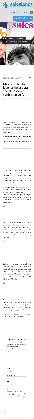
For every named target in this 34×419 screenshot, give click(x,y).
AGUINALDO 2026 (23, 19)
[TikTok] (21, 12)
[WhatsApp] (19, 12)
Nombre (9, 368)
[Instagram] (14, 12)
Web (8, 381)
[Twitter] (24, 12)
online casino (21, 225)
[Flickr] (16, 12)
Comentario (10, 349)
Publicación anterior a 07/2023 (10, 78)
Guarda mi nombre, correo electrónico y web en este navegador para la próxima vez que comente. (17, 393)
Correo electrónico (12, 375)
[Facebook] (8, 12)
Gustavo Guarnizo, (22, 314)
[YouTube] (11, 12)
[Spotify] (27, 12)
